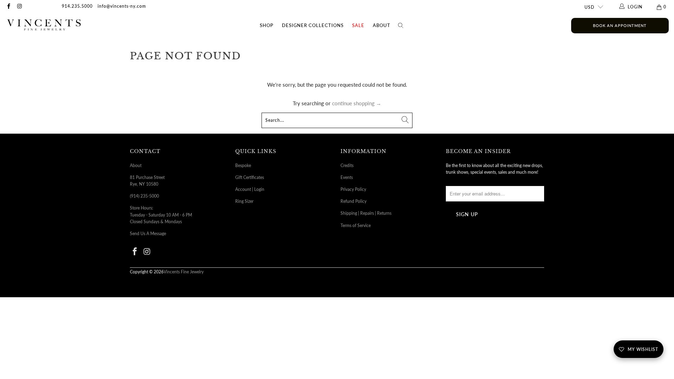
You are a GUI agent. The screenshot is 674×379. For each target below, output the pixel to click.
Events (347, 177)
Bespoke (243, 165)
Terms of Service (356, 225)
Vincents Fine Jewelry (184, 271)
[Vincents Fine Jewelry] (44, 25)
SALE (358, 25)
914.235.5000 (77, 6)
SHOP (266, 25)
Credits (347, 165)
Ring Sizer (244, 201)
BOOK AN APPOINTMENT (620, 25)
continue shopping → (356, 103)
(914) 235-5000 (144, 196)
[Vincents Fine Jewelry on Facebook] (8, 6)
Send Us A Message (148, 233)
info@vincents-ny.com (122, 6)
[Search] (400, 25)
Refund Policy (353, 201)
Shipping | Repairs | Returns (366, 213)
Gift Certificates (249, 177)
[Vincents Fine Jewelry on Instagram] (19, 6)
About (381, 25)
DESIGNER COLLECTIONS (313, 25)
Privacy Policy (353, 189)
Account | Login (249, 189)
